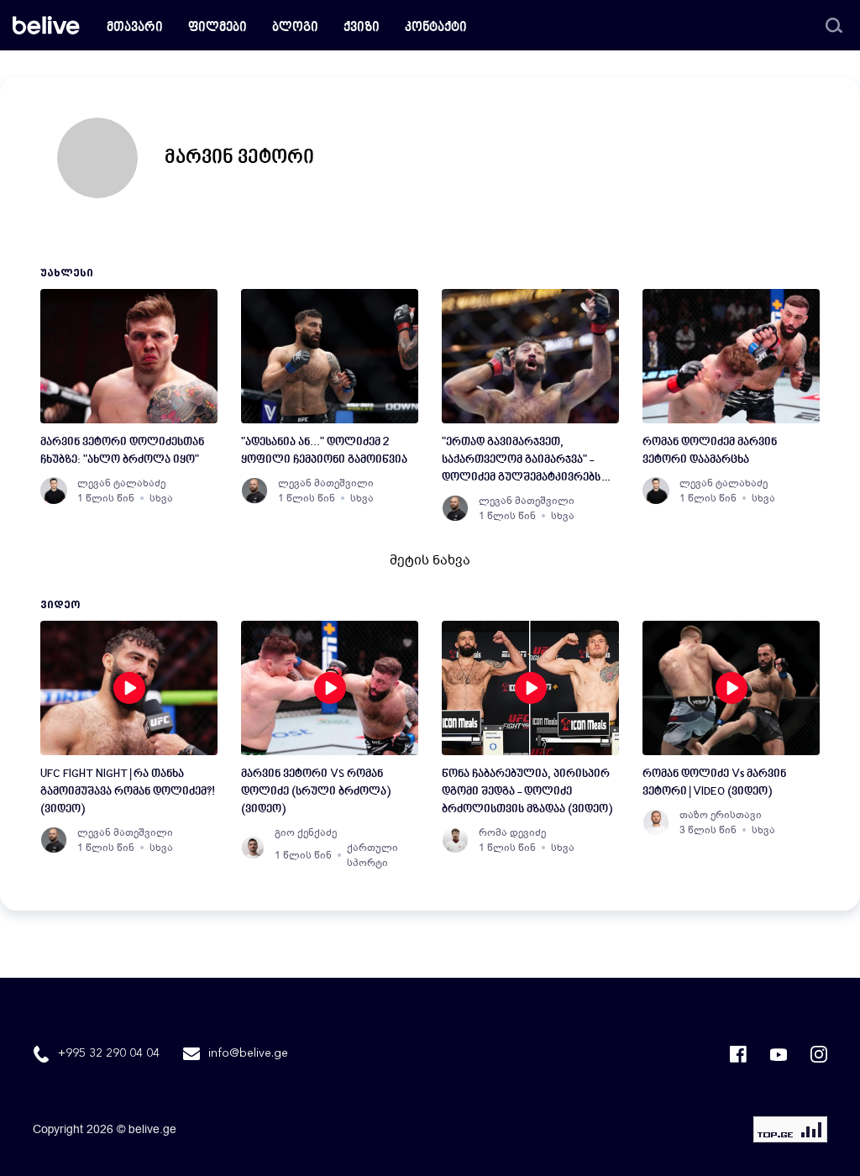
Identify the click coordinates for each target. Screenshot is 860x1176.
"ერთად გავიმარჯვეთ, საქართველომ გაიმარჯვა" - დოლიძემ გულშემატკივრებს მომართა (521, 461)
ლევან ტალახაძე (121, 483)
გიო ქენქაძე (306, 832)
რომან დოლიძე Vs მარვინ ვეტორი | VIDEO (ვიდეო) (714, 783)
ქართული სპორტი (372, 855)
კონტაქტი (436, 28)
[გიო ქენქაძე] (253, 847)
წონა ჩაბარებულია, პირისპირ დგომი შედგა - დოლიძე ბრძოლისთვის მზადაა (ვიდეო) (527, 792)
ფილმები (217, 28)
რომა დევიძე (512, 832)
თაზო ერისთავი (720, 815)
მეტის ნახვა (430, 560)
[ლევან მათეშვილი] (254, 490)
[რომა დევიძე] (455, 840)
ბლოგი (295, 28)
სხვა (161, 498)
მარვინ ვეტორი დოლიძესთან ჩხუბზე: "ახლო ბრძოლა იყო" (122, 451)
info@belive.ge (248, 1053)
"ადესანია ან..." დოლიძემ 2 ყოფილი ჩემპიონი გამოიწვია (324, 451)
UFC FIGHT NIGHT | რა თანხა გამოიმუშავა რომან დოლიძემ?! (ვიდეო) (127, 792)
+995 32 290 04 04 (109, 1053)
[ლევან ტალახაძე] (53, 490)
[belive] (46, 25)
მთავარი (135, 28)
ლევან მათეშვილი (326, 483)
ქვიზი (361, 28)
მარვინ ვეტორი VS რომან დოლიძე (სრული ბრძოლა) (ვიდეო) (316, 792)
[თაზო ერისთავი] (655, 822)
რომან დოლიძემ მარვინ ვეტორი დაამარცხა (709, 451)
